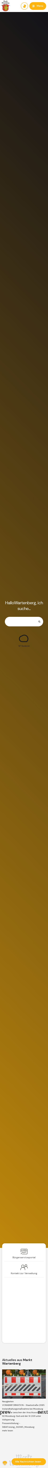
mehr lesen (7, 1430)
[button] (37, 6)
